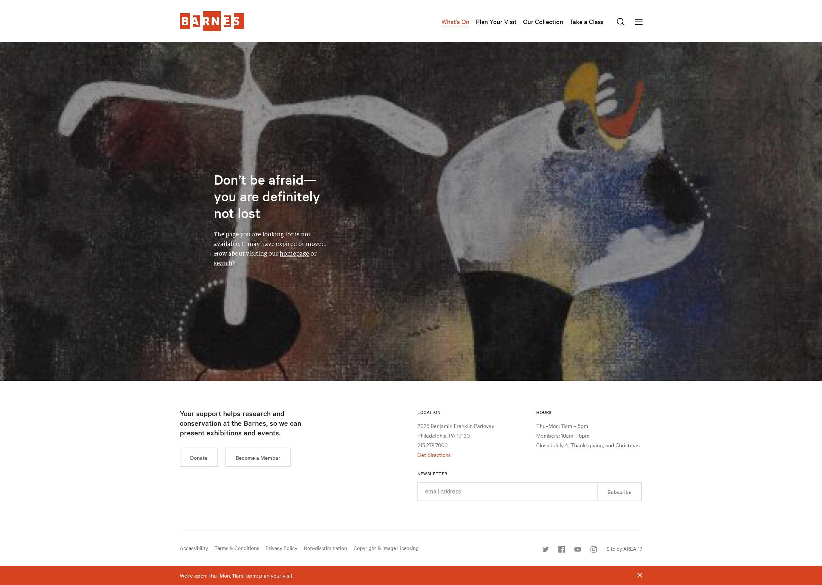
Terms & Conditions (236, 547)
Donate (198, 457)
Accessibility (194, 547)
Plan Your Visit (496, 21)
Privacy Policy (281, 547)
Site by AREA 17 (624, 548)
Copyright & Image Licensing (386, 547)
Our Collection (543, 21)
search (223, 263)
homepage (294, 253)
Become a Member (258, 457)
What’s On (455, 21)
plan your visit (276, 575)
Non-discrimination (325, 547)
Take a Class (587, 21)
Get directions (434, 454)
